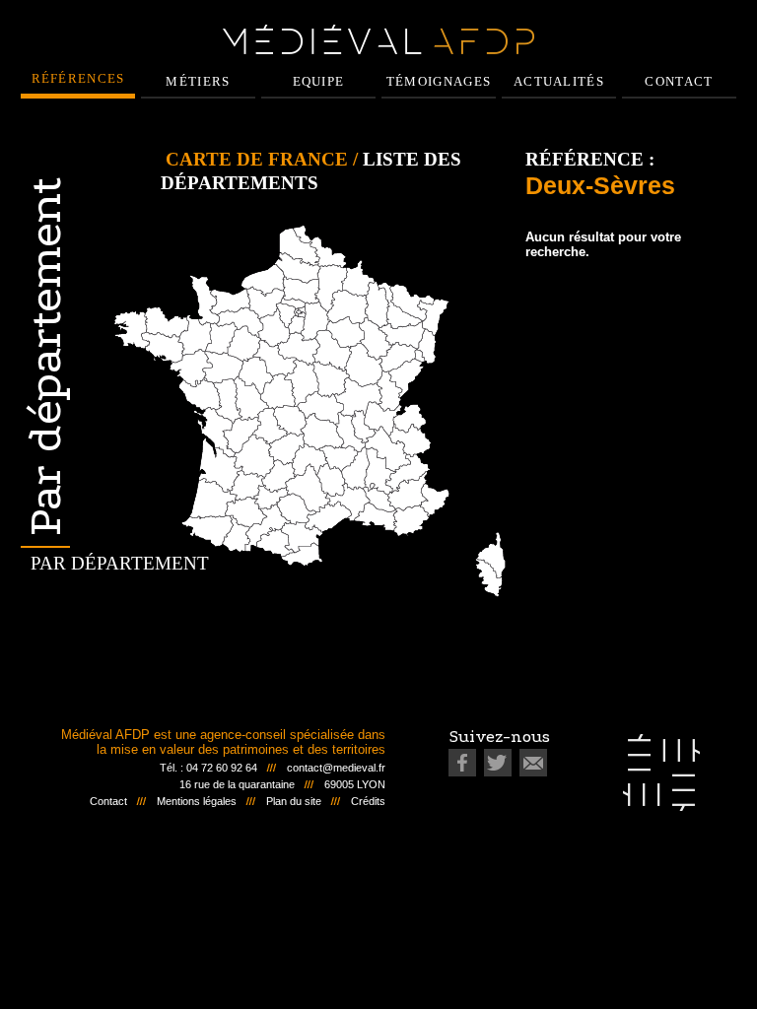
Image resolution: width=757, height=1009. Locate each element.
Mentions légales (197, 801)
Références (78, 78)
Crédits (368, 801)
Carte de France (257, 159)
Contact (679, 81)
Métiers (198, 81)
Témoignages (438, 81)
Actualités (559, 81)
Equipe (319, 81)
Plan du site (293, 801)
